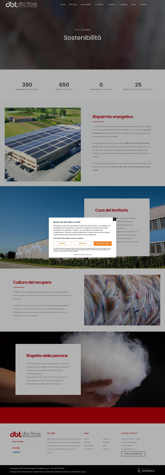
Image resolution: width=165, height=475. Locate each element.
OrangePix (89, 254)
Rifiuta (62, 243)
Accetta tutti (103, 243)
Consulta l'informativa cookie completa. (68, 238)
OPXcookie (76, 254)
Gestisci (82, 243)
